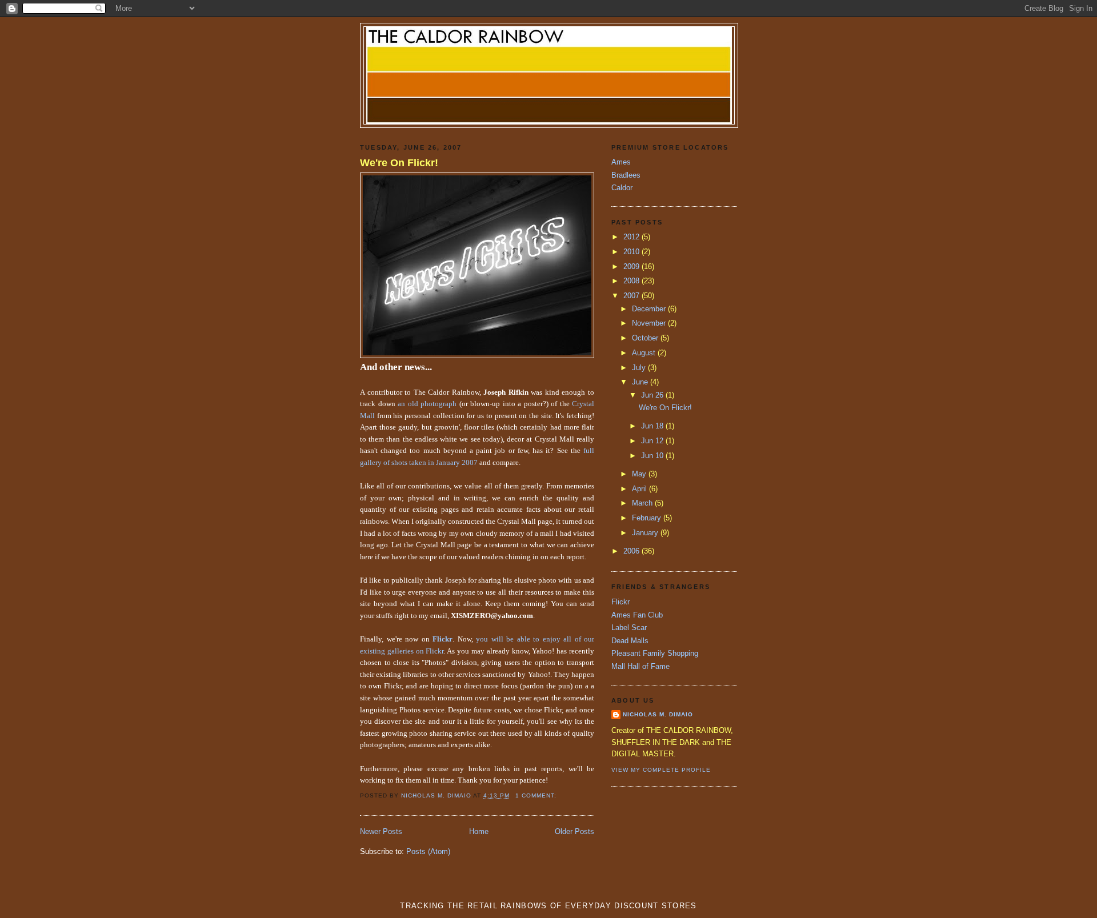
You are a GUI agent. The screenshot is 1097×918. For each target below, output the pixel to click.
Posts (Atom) (428, 851)
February (647, 518)
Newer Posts (381, 831)
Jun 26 (653, 395)
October (646, 338)
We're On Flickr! (399, 163)
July (640, 367)
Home (479, 831)
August (645, 352)
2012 (632, 236)
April (640, 488)
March (643, 503)
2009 (632, 266)
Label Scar (629, 627)
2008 (632, 280)
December (650, 308)
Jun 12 (653, 440)
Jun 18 (653, 426)
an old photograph (427, 404)
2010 (632, 251)
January (646, 532)
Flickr (620, 602)
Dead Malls (629, 640)
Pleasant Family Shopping (654, 653)
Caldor (621, 187)
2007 (632, 295)
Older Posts (574, 831)
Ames (621, 162)
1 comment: (537, 795)
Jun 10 (653, 455)
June (641, 382)
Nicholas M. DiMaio (658, 714)
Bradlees (625, 175)
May (640, 474)
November (650, 323)
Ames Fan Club (637, 615)
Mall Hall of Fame (640, 666)
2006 (632, 551)
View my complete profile (661, 770)
